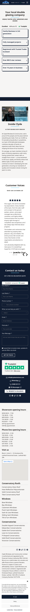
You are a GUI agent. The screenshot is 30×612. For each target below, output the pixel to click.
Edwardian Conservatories (12, 527)
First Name (5, 284)
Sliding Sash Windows (10, 514)
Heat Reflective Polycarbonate (13, 488)
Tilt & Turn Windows (9, 516)
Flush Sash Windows (9, 509)
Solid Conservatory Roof (11, 491)
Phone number (6, 300)
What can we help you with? (10, 308)
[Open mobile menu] (27, 2)
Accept (15, 597)
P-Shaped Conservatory (10, 534)
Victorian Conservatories (11, 539)
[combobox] (4, 303)
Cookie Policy (10, 609)
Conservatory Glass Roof (11, 486)
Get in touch (8, 354)
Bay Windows (7, 504)
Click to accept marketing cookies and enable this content (15, 114)
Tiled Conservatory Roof (11, 493)
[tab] (11, 251)
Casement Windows (9, 506)
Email (3, 316)
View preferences (15, 606)
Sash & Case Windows (10, 511)
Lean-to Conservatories (10, 532)
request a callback (16, 390)
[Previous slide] (23, 253)
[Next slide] (26, 253)
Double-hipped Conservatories (13, 524)
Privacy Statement (18, 609)
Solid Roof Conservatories (11, 537)
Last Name (5, 292)
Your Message (6, 332)
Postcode (5, 324)
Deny (15, 601)
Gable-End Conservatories (11, 529)
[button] (27, 581)
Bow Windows (7, 501)
